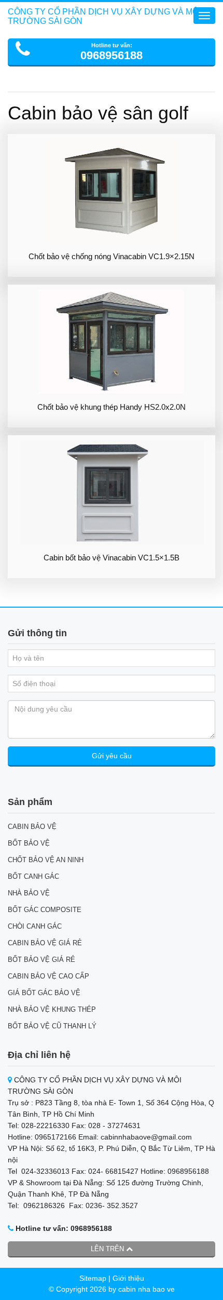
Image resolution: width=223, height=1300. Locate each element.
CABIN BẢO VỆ (32, 826)
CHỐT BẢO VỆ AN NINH (45, 860)
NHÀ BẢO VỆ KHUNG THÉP (52, 1009)
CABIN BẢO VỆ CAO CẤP (48, 976)
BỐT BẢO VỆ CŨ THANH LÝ (52, 1026)
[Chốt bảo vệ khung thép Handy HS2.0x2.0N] (111, 342)
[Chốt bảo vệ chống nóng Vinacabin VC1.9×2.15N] (111, 191)
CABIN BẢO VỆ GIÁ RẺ (45, 943)
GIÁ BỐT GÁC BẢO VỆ (44, 993)
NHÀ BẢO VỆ (29, 893)
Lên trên (108, 1249)
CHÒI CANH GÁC (35, 926)
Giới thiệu (128, 1278)
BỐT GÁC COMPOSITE (44, 910)
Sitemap (92, 1278)
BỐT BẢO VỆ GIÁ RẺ (41, 959)
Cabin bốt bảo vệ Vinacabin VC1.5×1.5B (111, 557)
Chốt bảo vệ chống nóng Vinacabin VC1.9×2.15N (111, 256)
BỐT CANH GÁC (33, 876)
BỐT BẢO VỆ (29, 843)
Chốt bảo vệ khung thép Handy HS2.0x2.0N (111, 407)
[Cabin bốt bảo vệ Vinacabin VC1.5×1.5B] (111, 492)
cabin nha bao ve (146, 1289)
